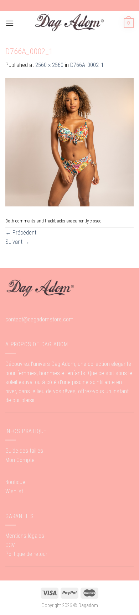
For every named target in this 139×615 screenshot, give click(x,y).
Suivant (17, 241)
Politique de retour (26, 554)
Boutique (15, 482)
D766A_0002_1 (87, 65)
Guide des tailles (24, 450)
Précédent (20, 232)
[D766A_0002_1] (69, 141)
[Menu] (9, 23)
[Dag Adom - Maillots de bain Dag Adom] (69, 23)
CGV (10, 545)
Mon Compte (20, 460)
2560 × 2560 (49, 65)
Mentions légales (24, 535)
